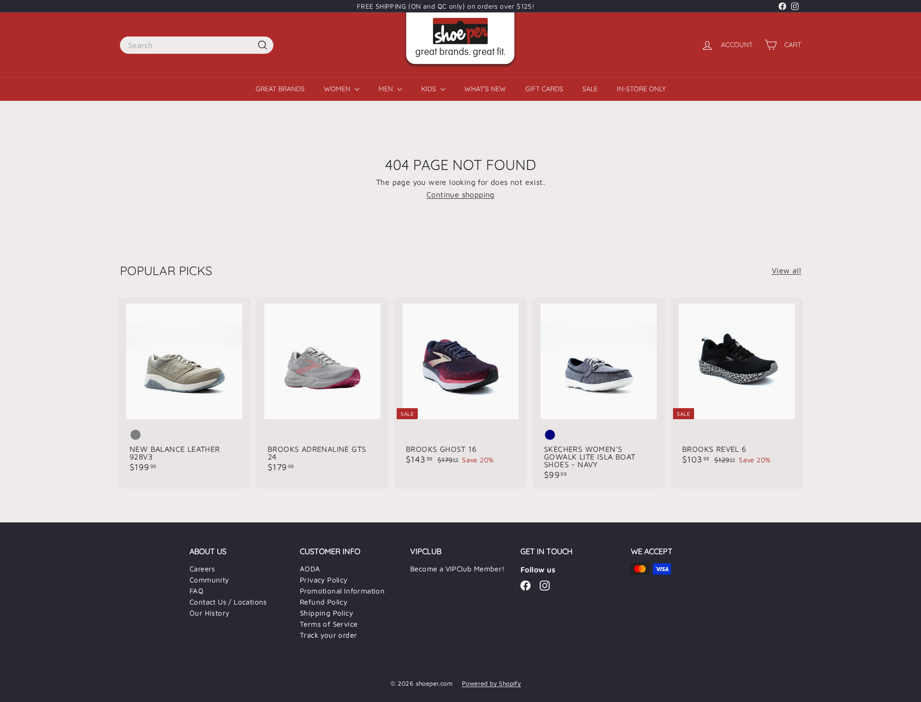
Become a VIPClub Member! (457, 569)
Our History (209, 613)
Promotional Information (342, 591)
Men (386, 89)
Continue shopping (460, 194)
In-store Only (641, 89)
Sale (590, 89)
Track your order (328, 635)
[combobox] (196, 45)
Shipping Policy (326, 613)
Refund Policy (323, 602)
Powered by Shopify (491, 683)
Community (209, 580)
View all (786, 270)
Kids (429, 89)
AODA (310, 569)
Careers (202, 569)
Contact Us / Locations (228, 602)
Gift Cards (544, 89)
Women (338, 89)
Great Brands (280, 89)
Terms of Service (328, 624)
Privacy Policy (324, 580)
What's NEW (485, 89)
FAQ (196, 591)
